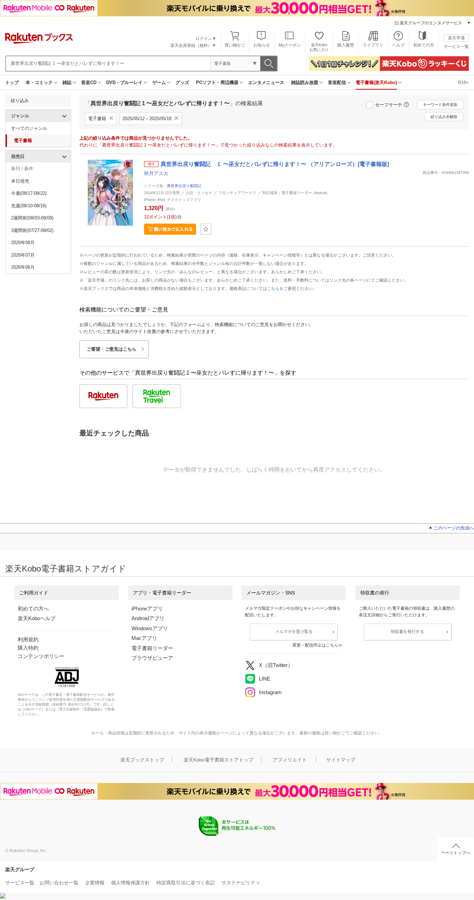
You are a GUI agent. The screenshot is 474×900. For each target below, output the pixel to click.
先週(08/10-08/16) (28, 205)
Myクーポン (290, 45)
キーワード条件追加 (440, 104)
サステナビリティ (240, 882)
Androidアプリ (148, 618)
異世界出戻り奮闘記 (184, 186)
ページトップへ (455, 852)
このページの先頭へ (453, 528)
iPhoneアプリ (147, 608)
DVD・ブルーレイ (124, 82)
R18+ (463, 82)
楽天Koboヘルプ (37, 618)
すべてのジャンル (29, 128)
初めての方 (423, 45)
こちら (273, 288)
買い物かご (235, 45)
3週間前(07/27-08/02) (32, 230)
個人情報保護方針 (130, 882)
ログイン (203, 38)
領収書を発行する (407, 631)
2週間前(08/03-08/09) (32, 217)
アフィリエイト (290, 759)
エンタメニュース (266, 82)
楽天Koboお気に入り (319, 47)
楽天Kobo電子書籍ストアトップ (218, 759)
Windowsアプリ (150, 628)
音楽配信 (337, 82)
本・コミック (39, 82)
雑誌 (66, 82)
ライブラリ (373, 45)
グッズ (182, 82)
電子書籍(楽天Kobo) (376, 82)
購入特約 (28, 648)
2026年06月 (23, 267)
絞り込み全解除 (444, 117)
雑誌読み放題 (304, 82)
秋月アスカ (156, 173)
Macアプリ (144, 638)
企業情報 (94, 882)
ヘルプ (398, 45)
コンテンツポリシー (41, 656)
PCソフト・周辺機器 (217, 82)
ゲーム (159, 82)
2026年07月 (23, 255)
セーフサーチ (388, 104)
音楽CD (88, 82)
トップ (12, 82)
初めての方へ (33, 608)
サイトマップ (340, 759)
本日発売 (20, 181)
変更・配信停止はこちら (315, 645)
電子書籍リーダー (152, 648)
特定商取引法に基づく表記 (185, 882)
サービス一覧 (456, 46)
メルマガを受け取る (294, 631)
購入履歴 (345, 45)
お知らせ (261, 45)
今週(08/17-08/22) (28, 193)
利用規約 (28, 639)
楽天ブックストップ (142, 759)
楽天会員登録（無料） (191, 45)
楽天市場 (456, 37)
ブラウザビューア (152, 658)
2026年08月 (23, 242)
